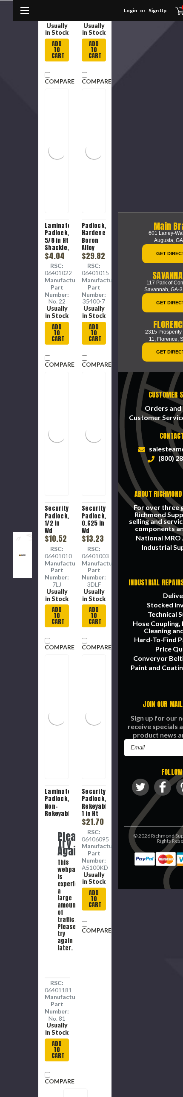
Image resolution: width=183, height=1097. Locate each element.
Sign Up (157, 10)
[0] (175, 10)
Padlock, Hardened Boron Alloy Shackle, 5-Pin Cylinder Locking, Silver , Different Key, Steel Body (94, 236)
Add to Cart (57, 49)
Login (130, 10)
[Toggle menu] (24, 14)
